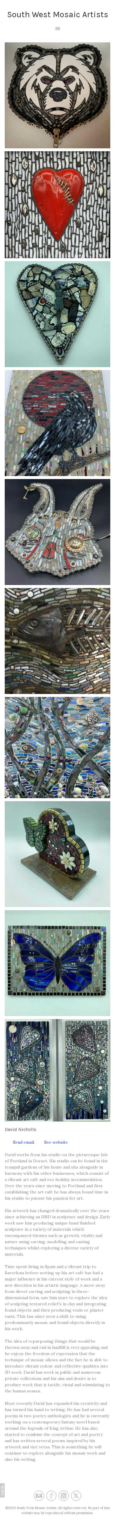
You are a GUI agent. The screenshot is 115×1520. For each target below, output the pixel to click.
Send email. (22, 1142)
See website (55, 1142)
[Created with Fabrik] (2, 1490)
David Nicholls (20, 1129)
